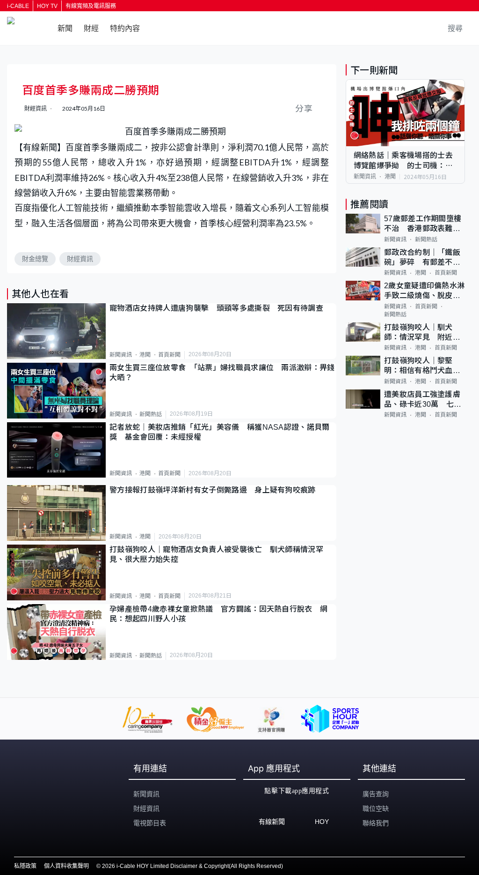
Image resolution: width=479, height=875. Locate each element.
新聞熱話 (150, 414)
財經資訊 (80, 258)
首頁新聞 (169, 354)
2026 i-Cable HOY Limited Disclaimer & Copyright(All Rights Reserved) (192, 866)
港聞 (145, 354)
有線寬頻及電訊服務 (90, 6)
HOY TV (47, 6)
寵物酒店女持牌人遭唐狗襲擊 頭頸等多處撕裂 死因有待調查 (216, 308)
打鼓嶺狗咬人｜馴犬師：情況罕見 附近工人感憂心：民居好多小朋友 (422, 333)
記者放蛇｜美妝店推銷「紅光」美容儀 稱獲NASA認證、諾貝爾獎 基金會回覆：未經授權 (219, 432)
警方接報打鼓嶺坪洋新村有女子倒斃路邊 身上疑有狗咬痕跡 (212, 490)
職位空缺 (376, 808)
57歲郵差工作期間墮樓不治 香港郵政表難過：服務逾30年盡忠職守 (423, 224)
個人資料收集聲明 (66, 866)
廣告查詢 (376, 794)
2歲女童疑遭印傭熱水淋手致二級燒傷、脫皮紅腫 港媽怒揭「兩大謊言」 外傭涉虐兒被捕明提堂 (424, 291)
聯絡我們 (376, 823)
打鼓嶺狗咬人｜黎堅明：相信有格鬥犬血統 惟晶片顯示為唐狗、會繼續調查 (424, 366)
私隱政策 (25, 866)
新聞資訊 (120, 354)
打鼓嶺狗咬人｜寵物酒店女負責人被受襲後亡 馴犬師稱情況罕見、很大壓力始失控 (216, 554)
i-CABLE (18, 6)
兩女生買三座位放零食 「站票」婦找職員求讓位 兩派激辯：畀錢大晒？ (222, 372)
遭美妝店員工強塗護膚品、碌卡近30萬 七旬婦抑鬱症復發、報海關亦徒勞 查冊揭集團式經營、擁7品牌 (423, 400)
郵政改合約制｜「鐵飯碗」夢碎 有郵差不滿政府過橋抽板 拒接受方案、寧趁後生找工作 (422, 258)
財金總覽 (35, 258)
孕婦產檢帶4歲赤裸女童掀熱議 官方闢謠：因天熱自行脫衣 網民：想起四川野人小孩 (218, 614)
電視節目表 (149, 823)
